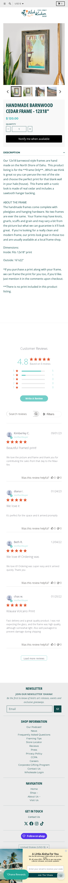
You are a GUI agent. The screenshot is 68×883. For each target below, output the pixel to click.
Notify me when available (34, 139)
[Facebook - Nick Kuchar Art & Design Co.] (31, 824)
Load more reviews (34, 658)
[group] (16, 91)
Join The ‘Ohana (45, 875)
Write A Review (34, 398)
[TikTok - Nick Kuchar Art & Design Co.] (42, 824)
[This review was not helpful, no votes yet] (58, 477)
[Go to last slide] (8, 91)
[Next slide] (60, 91)
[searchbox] (20, 414)
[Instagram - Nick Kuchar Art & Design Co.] (37, 824)
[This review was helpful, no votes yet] (52, 477)
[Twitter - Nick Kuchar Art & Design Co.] (26, 824)
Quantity (11, 124)
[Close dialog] (66, 851)
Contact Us (34, 816)
